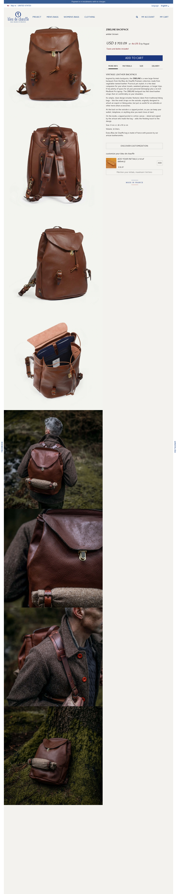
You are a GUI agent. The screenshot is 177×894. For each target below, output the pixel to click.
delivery (155, 66)
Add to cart (134, 58)
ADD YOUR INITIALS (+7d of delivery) (131, 161)
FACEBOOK (2, 447)
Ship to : (21, 5)
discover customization (134, 146)
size (141, 66)
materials (127, 66)
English (164, 6)
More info (113, 66)
